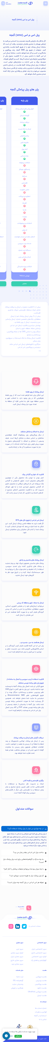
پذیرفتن (18, 1036)
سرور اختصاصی (41, 943)
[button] (45, 3)
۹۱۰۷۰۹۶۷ (8, 4)
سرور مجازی (19, 943)
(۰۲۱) (7, 2)
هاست (44, 970)
